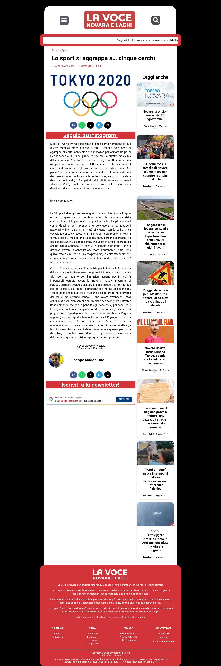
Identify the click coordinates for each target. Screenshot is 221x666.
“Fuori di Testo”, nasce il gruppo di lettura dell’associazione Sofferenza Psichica (155, 479)
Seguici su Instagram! (90, 135)
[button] (64, 20)
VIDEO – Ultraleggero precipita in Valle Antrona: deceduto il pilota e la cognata (155, 540)
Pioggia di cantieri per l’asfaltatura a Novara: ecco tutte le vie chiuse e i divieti (155, 297)
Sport (65, 50)
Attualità (56, 50)
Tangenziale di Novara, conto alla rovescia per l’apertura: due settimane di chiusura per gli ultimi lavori (105, 40)
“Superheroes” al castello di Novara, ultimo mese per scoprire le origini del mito (155, 171)
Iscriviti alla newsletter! (91, 384)
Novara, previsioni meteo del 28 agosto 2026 (155, 115)
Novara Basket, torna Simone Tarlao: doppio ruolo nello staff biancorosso (155, 355)
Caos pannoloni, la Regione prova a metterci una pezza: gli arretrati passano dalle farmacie (155, 417)
